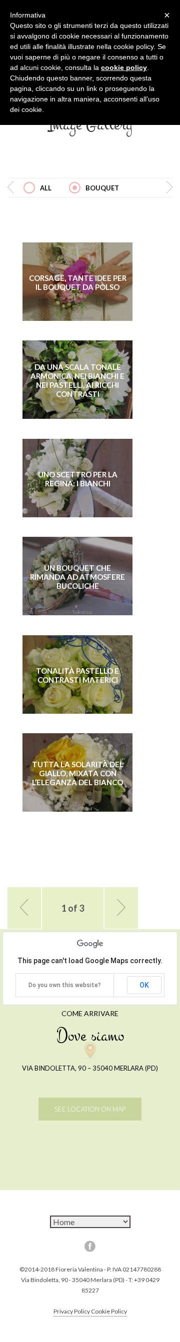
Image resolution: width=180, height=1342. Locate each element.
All (46, 188)
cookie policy (124, 67)
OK (144, 985)
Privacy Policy (72, 1311)
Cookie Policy (109, 1311)
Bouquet (102, 188)
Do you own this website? (64, 985)
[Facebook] (90, 1246)
